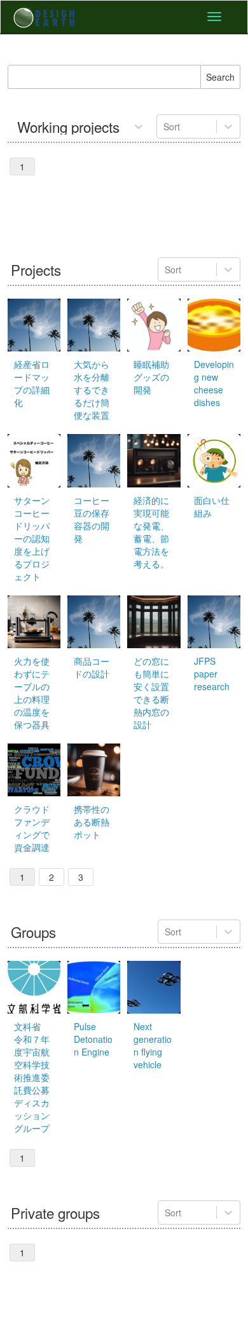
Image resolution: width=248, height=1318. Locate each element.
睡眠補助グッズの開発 (151, 377)
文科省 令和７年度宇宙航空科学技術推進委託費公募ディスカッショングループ (32, 1077)
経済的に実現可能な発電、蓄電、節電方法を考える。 (151, 532)
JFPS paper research (212, 674)
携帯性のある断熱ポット (91, 822)
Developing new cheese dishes (214, 383)
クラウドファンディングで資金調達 (32, 828)
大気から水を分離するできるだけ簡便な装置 (91, 389)
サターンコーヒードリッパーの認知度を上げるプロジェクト (32, 538)
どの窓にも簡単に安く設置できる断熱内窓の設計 (151, 693)
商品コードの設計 (91, 667)
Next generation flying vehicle (153, 1045)
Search (220, 77)
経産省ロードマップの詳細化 (32, 383)
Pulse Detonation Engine (93, 1039)
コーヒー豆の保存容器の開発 (91, 519)
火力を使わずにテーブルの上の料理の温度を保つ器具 (32, 693)
